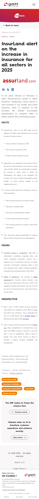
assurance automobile (12, 389)
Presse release (16, 373)
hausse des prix (9, 393)
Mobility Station (29, 316)
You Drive (26, 319)
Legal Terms (18, 468)
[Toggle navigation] (34, 4)
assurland (29, 389)
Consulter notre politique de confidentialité (13, 490)
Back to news (12, 25)
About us (18, 462)
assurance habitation (11, 384)
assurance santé (9, 379)
